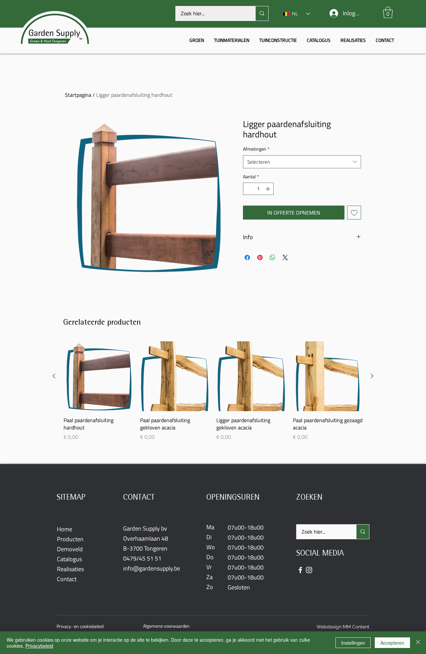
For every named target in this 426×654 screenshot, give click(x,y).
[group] (213, 391)
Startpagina (78, 95)
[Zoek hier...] (261, 13)
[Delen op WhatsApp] (273, 257)
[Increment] (268, 189)
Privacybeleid (39, 645)
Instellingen (353, 642)
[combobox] (302, 161)
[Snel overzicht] (98, 376)
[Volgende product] (372, 376)
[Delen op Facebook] (247, 257)
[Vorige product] (54, 376)
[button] (388, 12)
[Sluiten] (418, 643)
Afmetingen (256, 149)
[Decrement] (248, 189)
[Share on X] (285, 257)
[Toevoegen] (354, 213)
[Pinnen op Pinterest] (260, 257)
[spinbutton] (258, 189)
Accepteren (392, 642)
